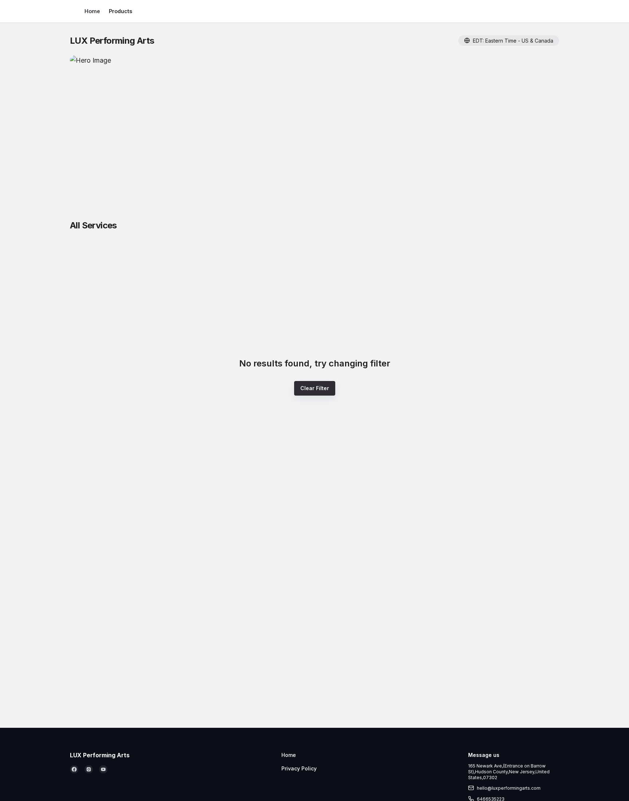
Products (120, 11)
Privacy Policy (299, 768)
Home (92, 11)
